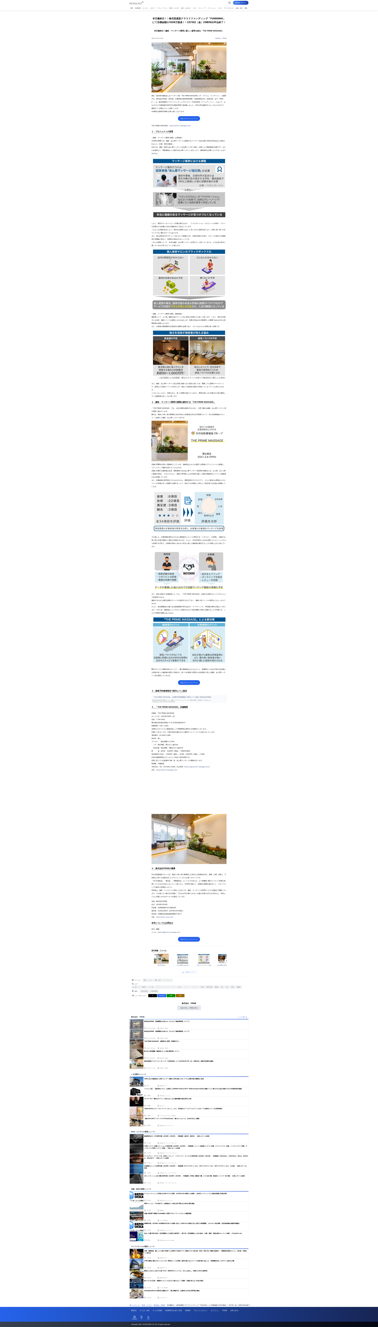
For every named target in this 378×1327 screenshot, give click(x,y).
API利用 (224, 1310)
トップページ (136, 1305)
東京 (222, 987)
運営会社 (134, 1310)
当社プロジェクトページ (189, 118)
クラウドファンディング (162, 987)
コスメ (220, 8)
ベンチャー (186, 987)
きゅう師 (150, 987)
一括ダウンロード (190, 972)
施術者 (216, 987)
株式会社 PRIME (221, 38)
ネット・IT (202, 8)
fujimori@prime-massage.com (169, 932)
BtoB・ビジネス (174, 8)
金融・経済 (239, 8)
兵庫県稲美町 (154, 991)
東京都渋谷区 (144, 991)
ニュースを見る (241, 1017)
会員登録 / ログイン (241, 3)
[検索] (229, 3)
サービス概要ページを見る (363, 1323)
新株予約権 (209, 987)
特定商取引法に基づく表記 (173, 1310)
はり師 (179, 987)
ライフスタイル (229, 8)
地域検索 (138, 8)
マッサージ (195, 987)
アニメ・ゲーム (162, 8)
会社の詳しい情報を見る (189, 1008)
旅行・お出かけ (186, 8)
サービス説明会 (157, 1310)
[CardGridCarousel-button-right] (226, 960)
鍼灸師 (238, 987)
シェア (173, 987)
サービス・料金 (144, 1310)
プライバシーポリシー (201, 1310)
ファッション (212, 8)
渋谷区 (232, 987)
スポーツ (153, 8)
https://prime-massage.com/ (180, 126)
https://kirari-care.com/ (164, 917)
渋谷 (227, 987)
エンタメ (145, 8)
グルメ (195, 8)
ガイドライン (215, 1310)
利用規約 (188, 1310)
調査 (246, 8)
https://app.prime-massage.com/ (197, 767)
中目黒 (202, 987)
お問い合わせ (234, 1310)
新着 (131, 8)
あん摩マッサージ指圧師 (139, 987)
